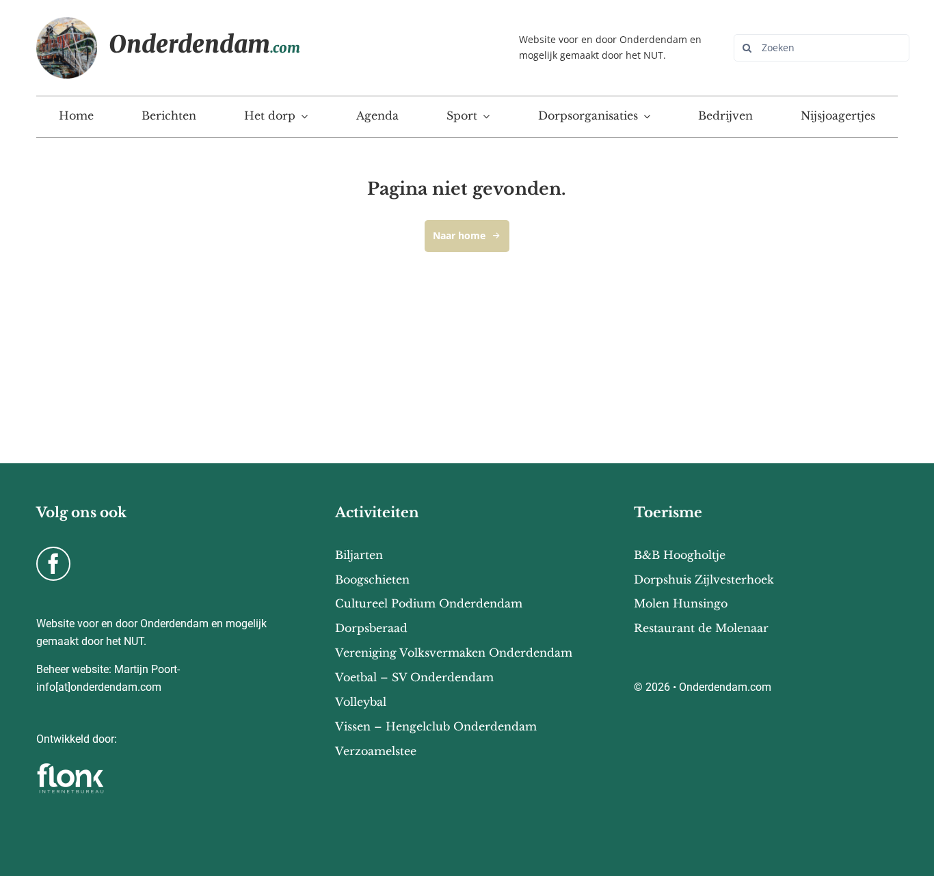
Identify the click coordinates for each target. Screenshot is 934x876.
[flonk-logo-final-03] (70, 767)
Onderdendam (204, 44)
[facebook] (53, 564)
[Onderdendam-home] (67, 22)
